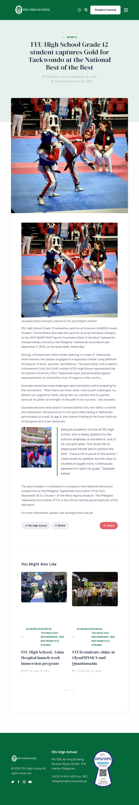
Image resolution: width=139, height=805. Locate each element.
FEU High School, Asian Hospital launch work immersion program (42, 657)
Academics (33, 628)
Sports (72, 37)
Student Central (105, 10)
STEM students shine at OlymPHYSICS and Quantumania (93, 657)
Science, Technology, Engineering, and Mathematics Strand (52, 637)
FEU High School (37, 525)
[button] (66, 690)
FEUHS (61, 525)
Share (110, 525)
